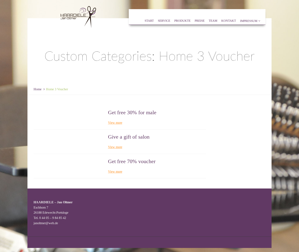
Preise (200, 20)
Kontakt (228, 20)
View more (115, 122)
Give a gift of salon (129, 137)
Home (37, 89)
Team (213, 20)
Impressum (248, 21)
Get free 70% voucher (132, 161)
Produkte (182, 20)
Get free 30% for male (132, 112)
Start (149, 20)
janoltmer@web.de (46, 223)
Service (164, 20)
